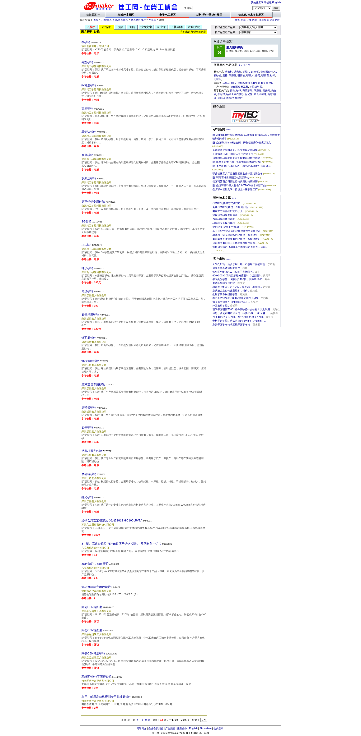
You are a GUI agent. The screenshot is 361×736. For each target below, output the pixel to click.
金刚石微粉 (244, 83)
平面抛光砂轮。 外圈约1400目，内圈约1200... (238, 279)
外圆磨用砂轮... (220, 305)
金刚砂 (221, 98)
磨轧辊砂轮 (88, 474)
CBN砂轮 (254, 71)
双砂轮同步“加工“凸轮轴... (226, 227)
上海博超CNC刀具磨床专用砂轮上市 (232, 154)
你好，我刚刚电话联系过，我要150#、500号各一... (241, 313)
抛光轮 (249, 94)
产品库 (152, 19)
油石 (271, 83)
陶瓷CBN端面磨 (91, 630)
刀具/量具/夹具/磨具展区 (114, 19)
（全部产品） (245, 65)
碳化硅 (226, 83)
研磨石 (265, 75)
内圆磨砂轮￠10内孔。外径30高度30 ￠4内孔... (238, 317)
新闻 (237, 19)
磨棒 (225, 75)
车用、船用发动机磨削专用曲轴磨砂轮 (106, 696)
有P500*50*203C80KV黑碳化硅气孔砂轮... (236, 298)
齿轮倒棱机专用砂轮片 (96, 587)
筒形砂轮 (87, 291)
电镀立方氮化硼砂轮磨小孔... (228, 211)
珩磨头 (217, 79)
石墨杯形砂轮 (90, 314)
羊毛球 (221, 94)
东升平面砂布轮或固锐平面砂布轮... (232, 324)
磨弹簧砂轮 (88, 407)
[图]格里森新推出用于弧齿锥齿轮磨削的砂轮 (236, 162)
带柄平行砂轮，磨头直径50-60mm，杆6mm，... (239, 320)
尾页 (147, 719)
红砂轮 (85, 42)
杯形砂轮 (87, 268)
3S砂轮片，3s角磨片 (95, 563)
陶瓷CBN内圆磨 (91, 607)
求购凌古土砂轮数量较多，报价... (230, 290)
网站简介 (141, 728)
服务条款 (182, 728)
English (276, 2)
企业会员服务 (155, 728)
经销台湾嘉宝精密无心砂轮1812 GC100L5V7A (111, 520)
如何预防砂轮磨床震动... (225, 215)
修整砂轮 (87, 155)
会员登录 (274, 19)
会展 (248, 19)
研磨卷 (241, 75)
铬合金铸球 (260, 94)
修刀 (257, 75)
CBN (254, 83)
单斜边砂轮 (88, 131)
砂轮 (245, 71)
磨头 (232, 90)
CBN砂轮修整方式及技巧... (227, 203)
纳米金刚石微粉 (235, 94)
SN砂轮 (86, 245)
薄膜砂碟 (248, 90)
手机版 (268, 2)
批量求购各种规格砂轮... (225, 294)
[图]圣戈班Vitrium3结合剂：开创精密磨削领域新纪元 (241, 142)
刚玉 (233, 83)
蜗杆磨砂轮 (88, 85)
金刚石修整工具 (239, 86)
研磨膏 (257, 90)
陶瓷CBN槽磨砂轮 (93, 653)
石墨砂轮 (87, 427)
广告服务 (170, 728)
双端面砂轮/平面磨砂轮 (96, 676)
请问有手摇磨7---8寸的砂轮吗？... (231, 301)
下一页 (140, 719)
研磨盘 (232, 75)
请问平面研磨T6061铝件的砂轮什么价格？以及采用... (242, 309)
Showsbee (206, 728)
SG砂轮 (86, 221)
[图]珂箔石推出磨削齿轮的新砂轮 (230, 177)
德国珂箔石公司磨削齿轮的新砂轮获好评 (235, 181)
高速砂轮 (87, 108)
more (228, 129)
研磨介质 (263, 83)
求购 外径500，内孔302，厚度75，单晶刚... (237, 286)
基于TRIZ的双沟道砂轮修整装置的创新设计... (237, 231)
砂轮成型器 (255, 86)
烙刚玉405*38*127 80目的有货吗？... (233, 271)
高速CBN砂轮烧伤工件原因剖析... (231, 207)
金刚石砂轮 (267, 71)
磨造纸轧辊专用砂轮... (224, 283)
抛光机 (237, 71)
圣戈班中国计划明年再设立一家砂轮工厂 (235, 189)
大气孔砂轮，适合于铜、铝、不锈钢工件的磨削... (239, 264)
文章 (243, 19)
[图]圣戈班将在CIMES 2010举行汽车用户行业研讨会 (241, 166)
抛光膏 (266, 90)
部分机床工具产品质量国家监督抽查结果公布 (237, 173)
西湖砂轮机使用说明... (224, 219)
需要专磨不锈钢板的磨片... (227, 268)
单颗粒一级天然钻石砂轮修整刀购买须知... (235, 235)
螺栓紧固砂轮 (90, 361)
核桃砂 (239, 98)
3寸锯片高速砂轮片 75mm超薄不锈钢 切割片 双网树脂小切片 (121, 543)
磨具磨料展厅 (138, 19)
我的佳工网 (257, 2)
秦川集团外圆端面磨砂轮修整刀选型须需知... (237, 239)
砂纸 (238, 90)
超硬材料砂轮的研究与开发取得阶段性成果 (236, 158)
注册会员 (264, 19)
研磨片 (250, 75)
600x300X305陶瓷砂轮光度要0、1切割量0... (237, 275)
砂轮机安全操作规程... (224, 223)
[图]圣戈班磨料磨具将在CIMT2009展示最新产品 (239, 185)
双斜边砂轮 (88, 178)
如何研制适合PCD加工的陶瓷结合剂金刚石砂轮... (239, 246)
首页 (95, 19)
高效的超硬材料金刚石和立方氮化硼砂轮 (235, 150)
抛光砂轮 (87, 497)
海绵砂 (230, 98)
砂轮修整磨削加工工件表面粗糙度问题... (234, 242)
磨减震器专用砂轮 (93, 384)
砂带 (272, 75)
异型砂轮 (87, 62)
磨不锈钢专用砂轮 (93, 201)
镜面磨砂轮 (88, 337)
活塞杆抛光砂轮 (91, 450)
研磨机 (229, 71)
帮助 (254, 19)
